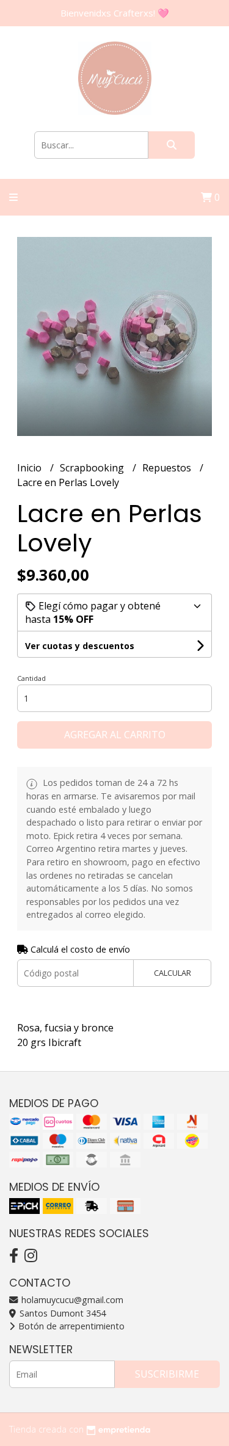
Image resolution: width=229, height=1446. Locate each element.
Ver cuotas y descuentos (79, 646)
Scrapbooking (93, 467)
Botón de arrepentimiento (70, 1326)
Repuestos (168, 467)
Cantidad (31, 678)
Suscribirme (167, 1374)
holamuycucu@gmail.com (71, 1300)
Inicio (30, 467)
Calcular (172, 972)
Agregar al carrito (114, 734)
